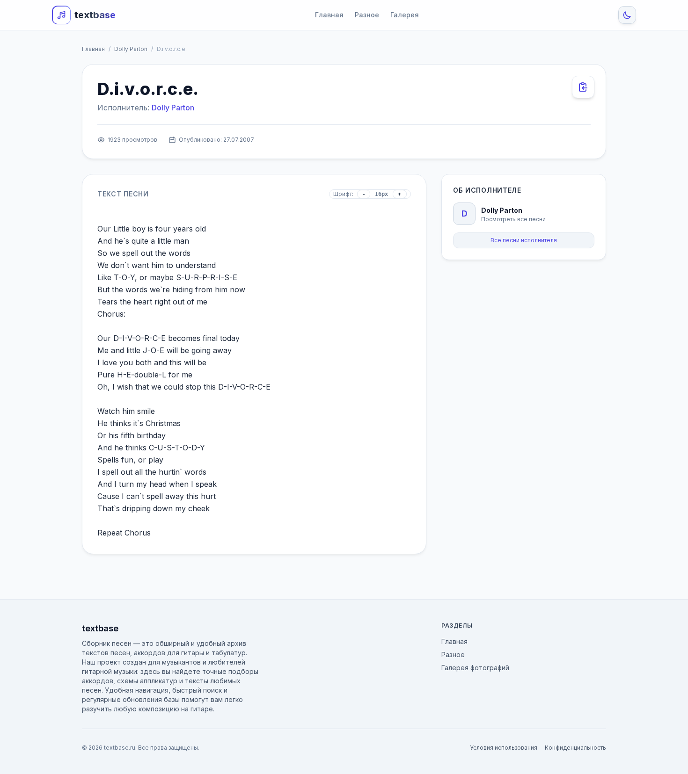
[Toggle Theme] (627, 15)
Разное (367, 15)
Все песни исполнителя (523, 240)
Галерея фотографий (475, 668)
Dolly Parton (130, 48)
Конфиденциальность (575, 747)
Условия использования (503, 747)
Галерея (404, 15)
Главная (329, 15)
